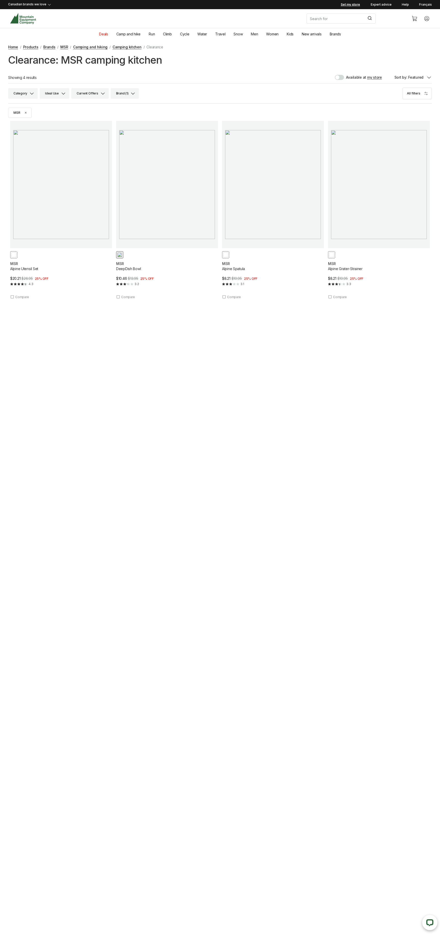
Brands (335, 34)
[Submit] (369, 18)
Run (152, 34)
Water (202, 34)
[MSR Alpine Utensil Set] (61, 210)
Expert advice (381, 4)
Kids (290, 34)
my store (374, 77)
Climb (167, 34)
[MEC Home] (23, 18)
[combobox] (355, 18)
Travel (220, 34)
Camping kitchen (127, 47)
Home (13, 47)
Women (272, 34)
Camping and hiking (90, 47)
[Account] (427, 18)
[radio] (13, 254)
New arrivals (312, 34)
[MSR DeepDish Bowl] (167, 210)
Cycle (184, 34)
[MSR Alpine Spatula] (273, 210)
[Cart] (414, 18)
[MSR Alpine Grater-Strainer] (379, 210)
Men (254, 34)
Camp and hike (128, 34)
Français (425, 4)
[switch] (350, 77)
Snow (238, 34)
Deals (103, 34)
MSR (64, 47)
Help (405, 4)
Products (30, 47)
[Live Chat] (429, 922)
